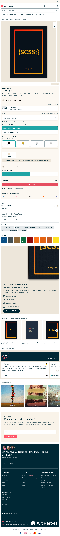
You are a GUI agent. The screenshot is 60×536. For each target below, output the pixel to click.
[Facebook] (14, 514)
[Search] (56, 10)
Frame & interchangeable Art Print (13, 128)
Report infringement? (34, 529)
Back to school (49, 227)
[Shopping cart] (57, 6)
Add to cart (31, 184)
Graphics (32, 227)
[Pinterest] (12, 514)
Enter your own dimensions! (16, 121)
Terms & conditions (17, 529)
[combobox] (28, 10)
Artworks (3, 14)
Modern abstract (12, 230)
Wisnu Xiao (7, 88)
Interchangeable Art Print (11, 132)
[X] (17, 514)
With (45, 174)
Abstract (17, 227)
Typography (40, 227)
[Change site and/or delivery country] (58, 1)
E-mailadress (7, 428)
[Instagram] (9, 514)
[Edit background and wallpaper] (54, 26)
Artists (21, 14)
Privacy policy (44, 529)
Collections (12, 14)
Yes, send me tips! (10, 436)
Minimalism (25, 227)
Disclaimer (25, 529)
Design (4, 230)
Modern (11, 227)
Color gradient (22, 230)
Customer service (47, 473)
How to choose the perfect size (50, 113)
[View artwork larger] (54, 23)
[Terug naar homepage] (8, 6)
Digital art (4, 227)
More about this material (52, 104)
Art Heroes (6, 492)
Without (17, 174)
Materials (28, 14)
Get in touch (9, 463)
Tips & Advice (38, 14)
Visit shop (4, 209)
